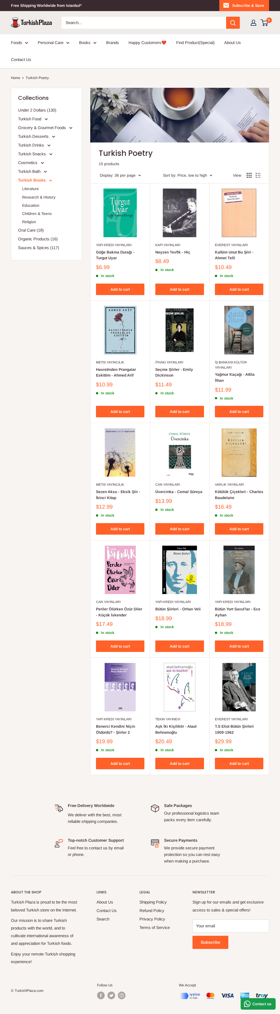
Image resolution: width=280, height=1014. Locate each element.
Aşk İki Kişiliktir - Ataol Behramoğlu (176, 729)
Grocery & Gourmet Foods (42, 127)
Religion (29, 222)
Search (103, 919)
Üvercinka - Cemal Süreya (178, 491)
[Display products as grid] (249, 175)
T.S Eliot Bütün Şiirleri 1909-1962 (234, 729)
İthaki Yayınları (169, 362)
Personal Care (50, 42)
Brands (112, 42)
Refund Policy (151, 910)
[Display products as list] (258, 175)
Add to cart (120, 289)
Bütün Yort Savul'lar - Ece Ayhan (237, 612)
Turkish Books (32, 180)
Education (30, 205)
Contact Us (21, 59)
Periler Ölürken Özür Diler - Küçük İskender (119, 612)
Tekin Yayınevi (167, 719)
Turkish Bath (30, 171)
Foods (16, 42)
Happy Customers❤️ (148, 42)
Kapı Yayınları (167, 245)
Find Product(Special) (195, 42)
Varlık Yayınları (229, 484)
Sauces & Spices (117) (38, 247)
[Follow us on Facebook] (101, 995)
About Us (232, 42)
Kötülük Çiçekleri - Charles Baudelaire (239, 494)
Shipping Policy (153, 902)
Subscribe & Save (248, 5)
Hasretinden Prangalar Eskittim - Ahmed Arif (116, 372)
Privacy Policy (152, 919)
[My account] (253, 23)
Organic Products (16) (38, 239)
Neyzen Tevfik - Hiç (172, 252)
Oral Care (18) (31, 230)
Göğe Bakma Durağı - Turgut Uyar (115, 255)
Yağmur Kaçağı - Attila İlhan (235, 377)
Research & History (39, 197)
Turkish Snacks (32, 153)
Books (85, 42)
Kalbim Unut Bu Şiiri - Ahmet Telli (234, 255)
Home (15, 78)
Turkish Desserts (34, 136)
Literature (30, 189)
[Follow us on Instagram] (122, 995)
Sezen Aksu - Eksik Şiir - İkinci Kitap (118, 494)
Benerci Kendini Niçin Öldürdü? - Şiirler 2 (115, 729)
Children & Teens (37, 213)
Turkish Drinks (31, 145)
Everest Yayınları (231, 245)
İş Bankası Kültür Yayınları (231, 364)
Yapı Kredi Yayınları (114, 245)
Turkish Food (30, 118)
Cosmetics (28, 162)
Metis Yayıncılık (110, 362)
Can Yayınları (167, 484)
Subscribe (210, 942)
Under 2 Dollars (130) (37, 110)
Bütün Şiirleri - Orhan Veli (178, 609)
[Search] (233, 23)
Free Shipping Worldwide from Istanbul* (46, 5)
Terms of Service (154, 927)
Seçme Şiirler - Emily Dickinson (174, 372)
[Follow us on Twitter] (111, 995)
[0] (264, 22)
